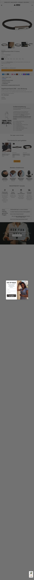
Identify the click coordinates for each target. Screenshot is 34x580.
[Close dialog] (27, 281)
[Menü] (32, 571)
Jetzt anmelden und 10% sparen (11, 296)
